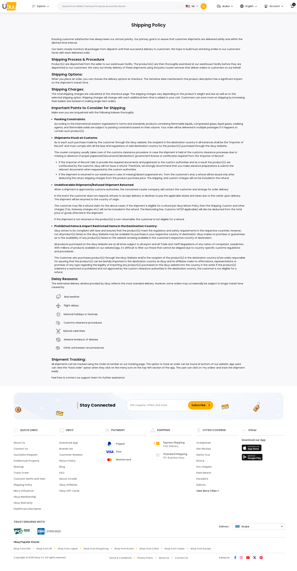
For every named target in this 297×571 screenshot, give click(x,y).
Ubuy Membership (25, 497)
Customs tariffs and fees (29, 478)
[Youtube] (248, 557)
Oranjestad (203, 442)
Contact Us (21, 448)
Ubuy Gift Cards (69, 491)
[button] (225, 6)
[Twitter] (254, 557)
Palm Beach (203, 472)
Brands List (66, 448)
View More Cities (206, 491)
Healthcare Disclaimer (27, 509)
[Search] (204, 6)
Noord (200, 460)
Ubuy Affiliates (68, 485)
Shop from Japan (68, 548)
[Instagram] (241, 557)
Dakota (201, 485)
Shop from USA (22, 548)
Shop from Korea (124, 548)
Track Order (21, 472)
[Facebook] (235, 557)
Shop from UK (44, 548)
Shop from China (149, 548)
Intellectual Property (26, 460)
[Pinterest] (261, 557)
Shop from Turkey (174, 548)
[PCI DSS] (22, 531)
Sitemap (19, 466)
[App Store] (252, 449)
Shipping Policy (23, 485)
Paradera (202, 478)
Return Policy (67, 460)
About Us (19, 442)
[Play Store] (252, 458)
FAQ (61, 472)
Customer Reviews (70, 454)
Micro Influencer (24, 491)
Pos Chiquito (204, 466)
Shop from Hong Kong (96, 548)
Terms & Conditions (120, 557)
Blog (62, 466)
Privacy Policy (145, 557)
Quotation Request (25, 454)
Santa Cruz (203, 454)
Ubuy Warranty (23, 503)
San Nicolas (203, 448)
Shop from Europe (200, 548)
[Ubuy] (9, 6)
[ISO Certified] (47, 531)
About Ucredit (68, 478)
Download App (68, 442)
